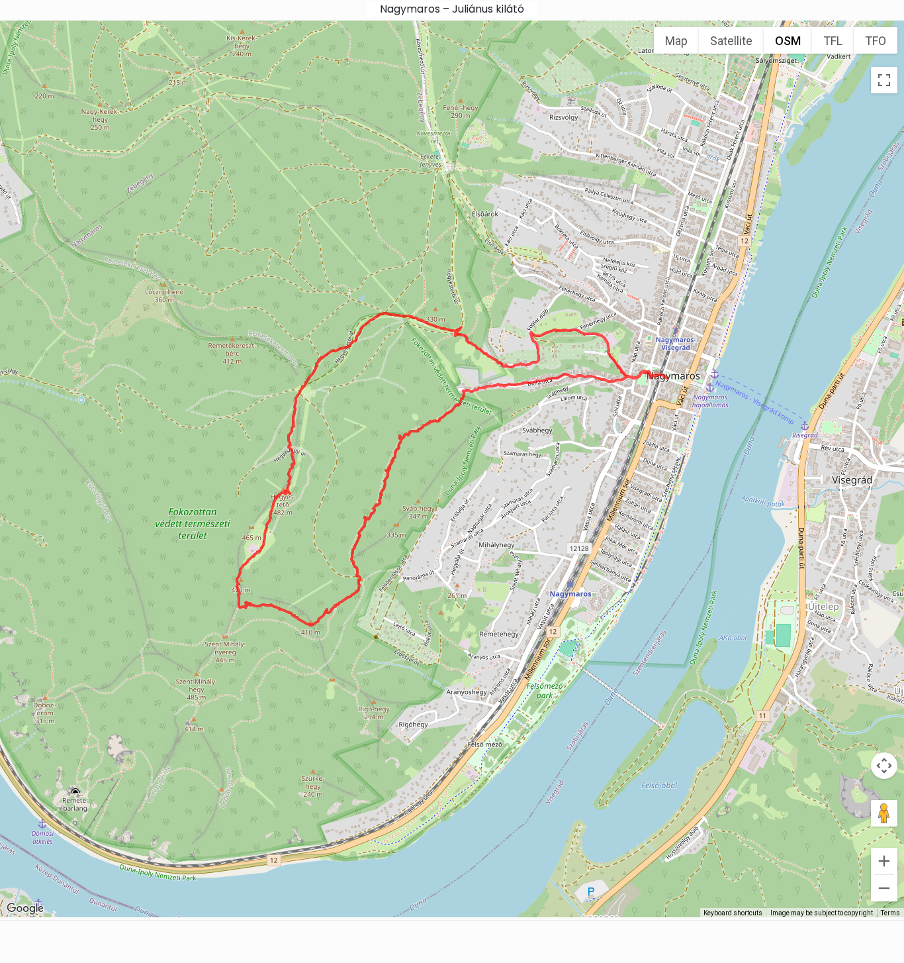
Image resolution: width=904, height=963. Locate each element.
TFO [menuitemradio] (875, 41)
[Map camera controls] (884, 765)
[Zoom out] (884, 888)
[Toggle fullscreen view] (884, 80)
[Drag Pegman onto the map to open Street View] (884, 813)
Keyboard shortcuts (732, 913)
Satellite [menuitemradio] (731, 41)
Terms (890, 913)
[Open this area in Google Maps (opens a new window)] (25, 908)
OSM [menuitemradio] (788, 41)
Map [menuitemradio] (676, 41)
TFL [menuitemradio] (832, 41)
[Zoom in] (884, 861)
